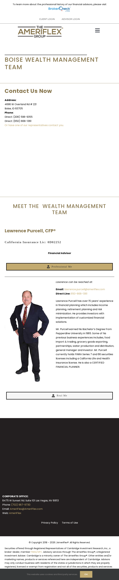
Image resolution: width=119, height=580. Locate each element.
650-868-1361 (79, 293)
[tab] (59, 266)
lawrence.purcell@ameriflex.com (84, 289)
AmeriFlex (15, 513)
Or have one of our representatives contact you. (34, 125)
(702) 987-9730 (20, 504)
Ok (86, 574)
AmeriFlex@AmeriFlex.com (26, 509)
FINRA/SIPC (36, 551)
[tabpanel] (59, 332)
